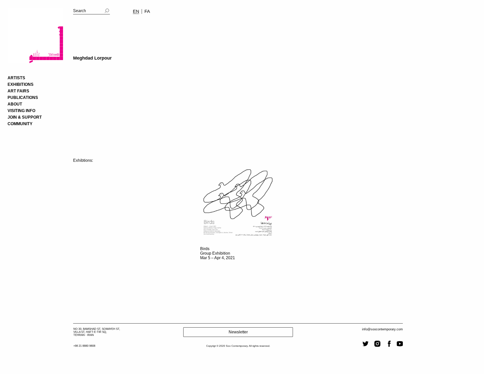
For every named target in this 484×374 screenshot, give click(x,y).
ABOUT (15, 104)
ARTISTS (16, 78)
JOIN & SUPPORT (25, 117)
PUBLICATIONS (23, 97)
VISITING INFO (21, 111)
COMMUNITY (20, 124)
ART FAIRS (18, 91)
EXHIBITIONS (21, 84)
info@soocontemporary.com (382, 329)
